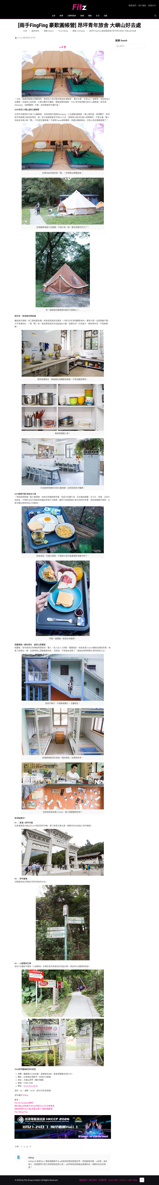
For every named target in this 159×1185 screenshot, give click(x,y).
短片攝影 (142, 6)
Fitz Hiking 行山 (21, 1112)
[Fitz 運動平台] (79, 6)
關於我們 (93, 1180)
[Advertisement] (129, 83)
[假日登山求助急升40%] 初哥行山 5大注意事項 (34, 1106)
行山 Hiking (63, 31)
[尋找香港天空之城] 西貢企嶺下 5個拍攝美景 (33, 1109)
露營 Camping (79, 31)
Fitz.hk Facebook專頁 (23, 1103)
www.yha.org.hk (31, 1086)
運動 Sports (49, 31)
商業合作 (152, 6)
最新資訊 (35, 31)
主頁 (25, 31)
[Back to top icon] (142, 1180)
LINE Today (132, 1180)
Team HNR (113, 1180)
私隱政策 (102, 1180)
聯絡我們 (132, 6)
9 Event (122, 1180)
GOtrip (20, 38)
